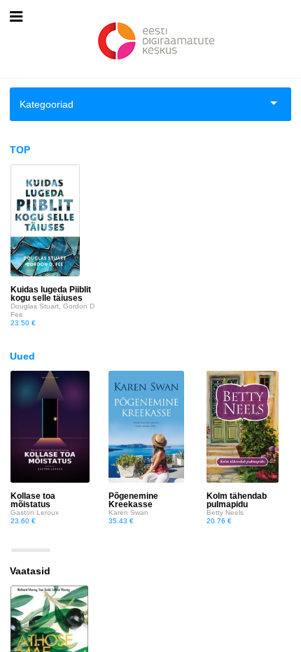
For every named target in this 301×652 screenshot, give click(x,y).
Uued (22, 356)
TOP (20, 149)
